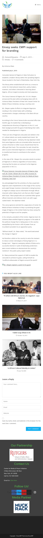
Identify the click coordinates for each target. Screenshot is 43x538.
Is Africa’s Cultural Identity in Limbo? (21, 368)
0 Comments (19, 60)
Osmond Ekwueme (11, 57)
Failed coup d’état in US (21, 333)
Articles (7, 60)
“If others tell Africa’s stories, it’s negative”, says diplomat (22, 297)
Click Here (13, 480)
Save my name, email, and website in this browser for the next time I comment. (21, 422)
